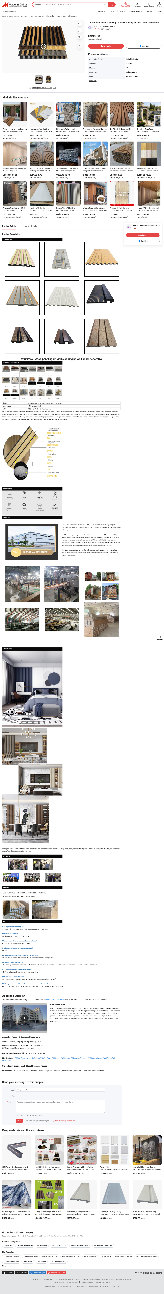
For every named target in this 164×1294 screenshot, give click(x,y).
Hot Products (37, 1279)
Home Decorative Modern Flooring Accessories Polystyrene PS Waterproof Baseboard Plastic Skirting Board (146, 1214)
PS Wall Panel (20, 1058)
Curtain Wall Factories (50, 1256)
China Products (47, 1279)
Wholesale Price (95, 1279)
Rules (160, 11)
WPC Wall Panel (45, 1058)
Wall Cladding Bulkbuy (58, 1262)
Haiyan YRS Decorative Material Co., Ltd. (107, 26)
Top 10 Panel (27, 1262)
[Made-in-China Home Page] (14, 4)
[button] (105, 4)
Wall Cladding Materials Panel (146, 1256)
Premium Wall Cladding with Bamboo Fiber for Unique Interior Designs (41, 209)
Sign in (159, 6)
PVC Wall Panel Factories (71, 1256)
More (4, 1266)
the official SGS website (55, 999)
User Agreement (94, 1286)
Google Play (21, 1273)
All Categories (10, 11)
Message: (11, 1102)
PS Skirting (56, 1058)
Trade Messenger (37, 1273)
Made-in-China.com (72, 1282)
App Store (7, 1273)
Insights (129, 1279)
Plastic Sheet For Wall (59, 1246)
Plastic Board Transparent (103, 1246)
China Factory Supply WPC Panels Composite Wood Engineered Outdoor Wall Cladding (95, 169)
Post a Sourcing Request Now (64, 1121)
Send (19, 1120)
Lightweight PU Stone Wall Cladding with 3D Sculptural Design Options (68, 130)
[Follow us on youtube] (154, 1273)
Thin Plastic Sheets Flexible (80, 1246)
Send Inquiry (106, 46)
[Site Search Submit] (112, 4)
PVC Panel (91, 1058)
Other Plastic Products (25, 1246)
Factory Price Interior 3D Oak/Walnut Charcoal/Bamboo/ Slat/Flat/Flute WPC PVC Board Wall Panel (81, 1169)
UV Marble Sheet (32, 1058)
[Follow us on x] (147, 1273)
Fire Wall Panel (106, 1256)
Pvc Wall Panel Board (11, 1262)
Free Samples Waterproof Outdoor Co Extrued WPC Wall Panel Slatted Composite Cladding (95, 130)
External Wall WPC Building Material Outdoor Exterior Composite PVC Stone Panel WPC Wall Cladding (67, 209)
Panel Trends (41, 1262)
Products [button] (38, 4)
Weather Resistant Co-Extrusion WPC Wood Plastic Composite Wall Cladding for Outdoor (95, 209)
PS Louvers (75, 1058)
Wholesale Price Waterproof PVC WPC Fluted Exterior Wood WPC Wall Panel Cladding (14, 209)
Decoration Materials (37, 16)
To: (13, 1096)
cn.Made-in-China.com (103, 1282)
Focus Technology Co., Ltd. (66, 1286)
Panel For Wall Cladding (123, 1256)
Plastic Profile (42, 1246)
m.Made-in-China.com (87, 1282)
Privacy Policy (116, 1286)
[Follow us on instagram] (151, 1273)
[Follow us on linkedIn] (160, 1273)
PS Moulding (65, 1058)
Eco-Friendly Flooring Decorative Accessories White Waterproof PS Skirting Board (81, 1214)
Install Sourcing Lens (58, 1273)
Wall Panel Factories (31, 1256)
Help (122, 11)
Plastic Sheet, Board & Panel (56, 16)
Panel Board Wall (90, 1256)
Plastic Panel (72, 16)
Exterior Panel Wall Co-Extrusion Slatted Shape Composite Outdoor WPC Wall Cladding (121, 169)
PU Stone (83, 1058)
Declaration (105, 1286)
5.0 (135, 229)
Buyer (111, 11)
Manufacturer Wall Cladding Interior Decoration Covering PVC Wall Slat (41, 130)
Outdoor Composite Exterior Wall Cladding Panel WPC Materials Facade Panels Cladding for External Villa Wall (41, 169)
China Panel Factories (11, 1256)
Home (4, 16)
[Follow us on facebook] (144, 1273)
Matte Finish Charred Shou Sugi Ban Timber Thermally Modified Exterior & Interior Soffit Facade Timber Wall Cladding (147, 169)
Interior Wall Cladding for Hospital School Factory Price (14, 169)
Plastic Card (8, 1246)
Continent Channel (108, 1279)
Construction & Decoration (18, 16)
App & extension (134, 11)
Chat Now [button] (145, 46)
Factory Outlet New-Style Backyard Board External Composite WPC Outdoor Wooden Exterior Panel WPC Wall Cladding (15, 130)
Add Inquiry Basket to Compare (44, 87)
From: (12, 1090)
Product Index (120, 1279)
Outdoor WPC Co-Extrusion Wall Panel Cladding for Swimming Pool (148, 209)
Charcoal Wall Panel (103, 1058)
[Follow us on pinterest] (157, 1273)
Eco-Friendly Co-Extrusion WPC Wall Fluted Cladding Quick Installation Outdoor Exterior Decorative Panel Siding (120, 130)
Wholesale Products (82, 1279)
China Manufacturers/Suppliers (64, 1279)
